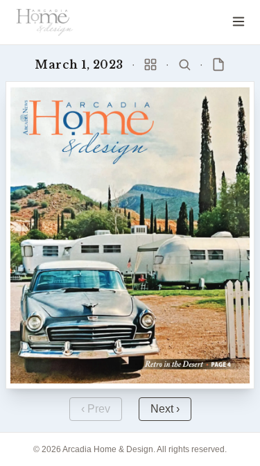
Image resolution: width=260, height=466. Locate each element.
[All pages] (150, 64)
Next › (165, 409)
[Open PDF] (218, 64)
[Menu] (238, 21)
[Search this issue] (184, 64)
